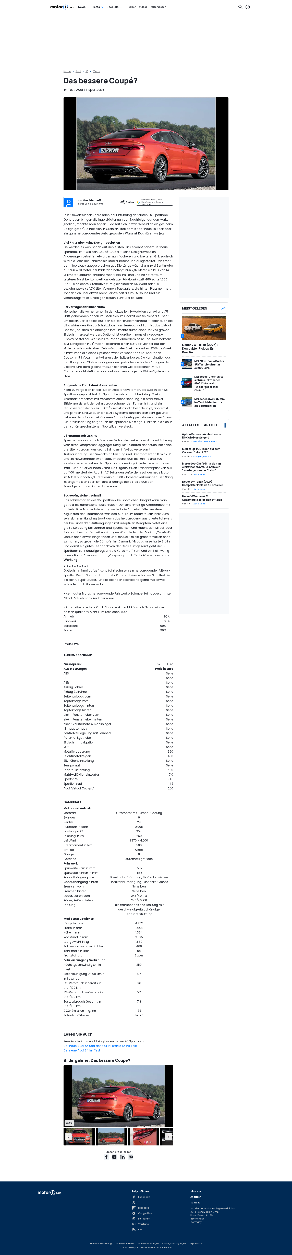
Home (67, 71)
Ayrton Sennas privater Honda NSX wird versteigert (201, 435)
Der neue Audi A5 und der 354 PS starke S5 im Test (100, 1046)
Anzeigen (195, 1196)
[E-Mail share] (131, 1157)
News (82, 7)
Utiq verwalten (196, 1243)
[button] (68, 1136)
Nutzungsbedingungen (174, 1243)
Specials (112, 7)
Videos (143, 6)
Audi (78, 71)
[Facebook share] (106, 1157)
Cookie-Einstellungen (148, 1243)
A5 (87, 71)
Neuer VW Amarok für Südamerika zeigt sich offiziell (202, 498)
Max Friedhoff (92, 200)
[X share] (114, 1157)
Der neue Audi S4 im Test (82, 1050)
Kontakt (195, 1202)
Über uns (195, 1191)
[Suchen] (240, 7)
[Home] (62, 7)
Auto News (199, 474)
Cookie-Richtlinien (124, 1243)
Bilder (132, 6)
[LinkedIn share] (122, 1157)
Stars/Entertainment (205, 441)
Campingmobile (202, 456)
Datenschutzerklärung (100, 1243)
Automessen (158, 6)
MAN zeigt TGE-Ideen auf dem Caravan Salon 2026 (201, 450)
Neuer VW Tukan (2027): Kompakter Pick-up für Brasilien (202, 483)
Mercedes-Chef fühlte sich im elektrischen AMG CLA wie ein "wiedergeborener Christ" (201, 467)
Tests (96, 7)
